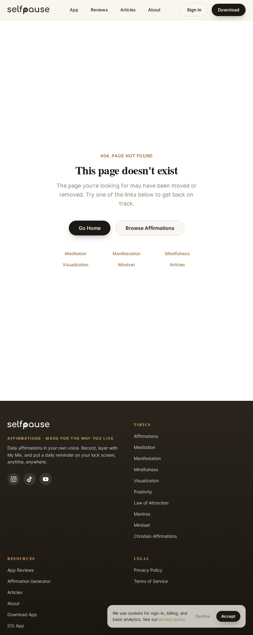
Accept (228, 616)
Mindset (126, 264)
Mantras (142, 514)
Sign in (194, 9)
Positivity (143, 491)
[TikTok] (29, 479)
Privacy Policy (148, 570)
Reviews (99, 9)
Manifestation (126, 253)
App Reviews (20, 570)
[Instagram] (13, 479)
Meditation (75, 253)
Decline (203, 616)
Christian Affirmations (155, 536)
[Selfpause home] (28, 10)
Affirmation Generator (29, 581)
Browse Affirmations (150, 228)
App (74, 9)
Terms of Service (151, 581)
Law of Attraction (151, 502)
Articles (128, 9)
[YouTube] (45, 479)
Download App (22, 614)
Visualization (75, 264)
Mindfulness (177, 253)
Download (228, 9)
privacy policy (172, 619)
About (154, 9)
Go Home (90, 228)
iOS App (15, 625)
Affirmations (146, 436)
